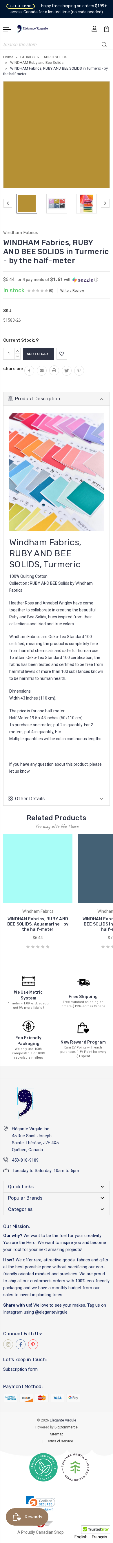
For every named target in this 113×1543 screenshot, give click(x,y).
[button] (57, 279)
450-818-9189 (25, 1160)
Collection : (19, 583)
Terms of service (59, 1441)
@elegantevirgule (51, 1312)
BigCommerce (66, 1427)
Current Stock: (21, 340)
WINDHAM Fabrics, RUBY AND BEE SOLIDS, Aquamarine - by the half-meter (38, 924)
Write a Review (72, 291)
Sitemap (56, 1434)
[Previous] (7, 203)
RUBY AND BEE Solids (49, 583)
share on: (13, 368)
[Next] (105, 203)
